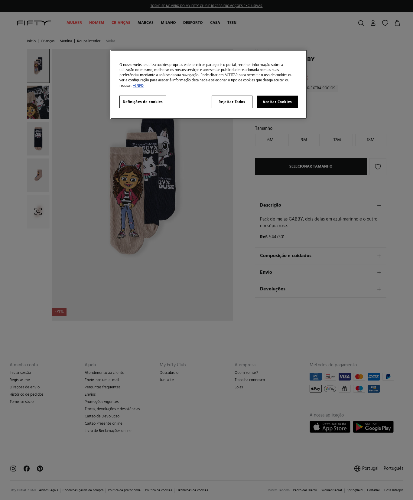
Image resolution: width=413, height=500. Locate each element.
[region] (208, 84)
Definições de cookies (143, 102)
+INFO (138, 85)
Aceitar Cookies (277, 102)
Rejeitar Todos (232, 102)
